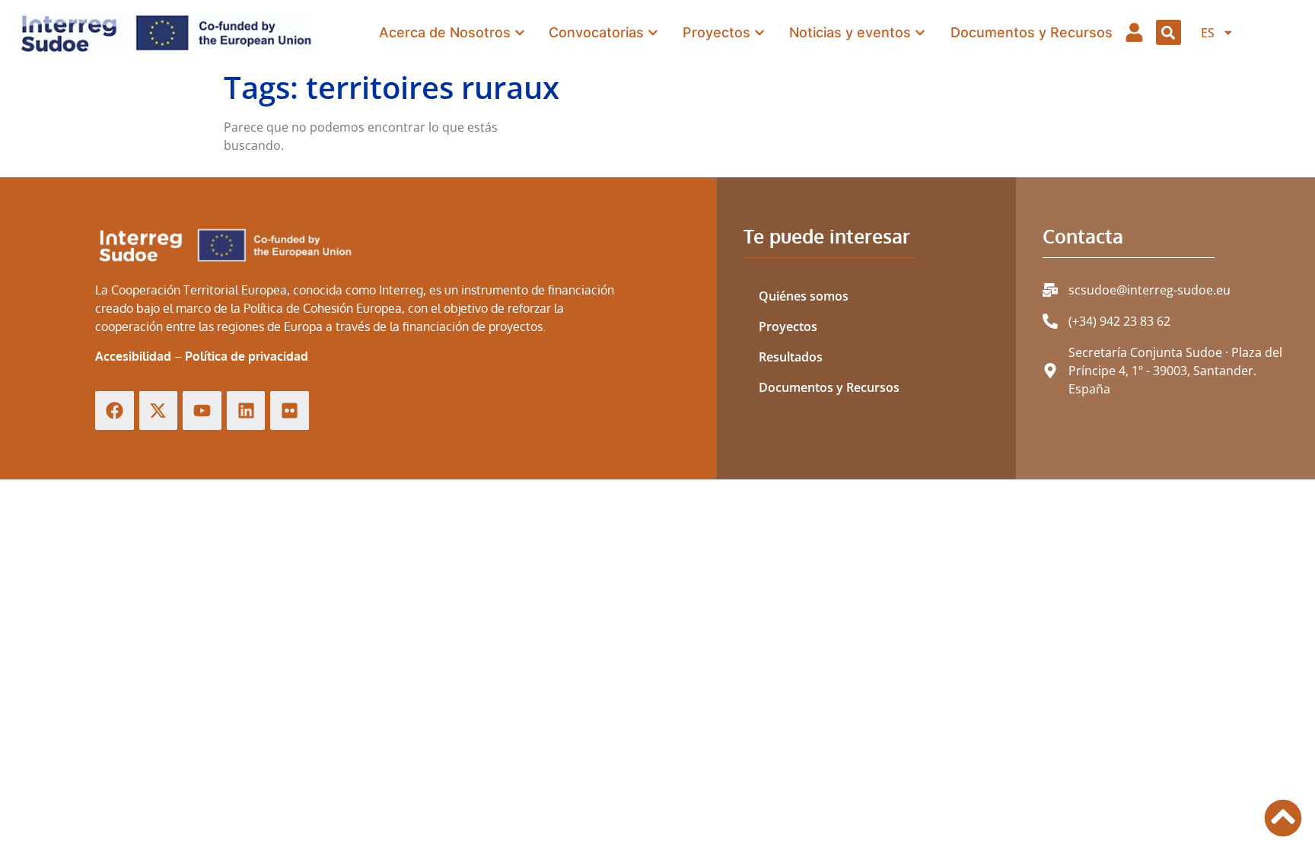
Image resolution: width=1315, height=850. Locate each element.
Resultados (791, 357)
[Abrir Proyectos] (759, 32)
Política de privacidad (246, 356)
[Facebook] (114, 410)
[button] (1168, 32)
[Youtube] (202, 410)
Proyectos (788, 326)
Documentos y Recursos (829, 387)
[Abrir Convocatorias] (653, 32)
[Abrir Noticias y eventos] (920, 32)
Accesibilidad (133, 356)
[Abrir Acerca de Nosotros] (519, 32)
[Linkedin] (246, 410)
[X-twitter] (158, 410)
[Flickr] (289, 410)
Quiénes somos (804, 296)
